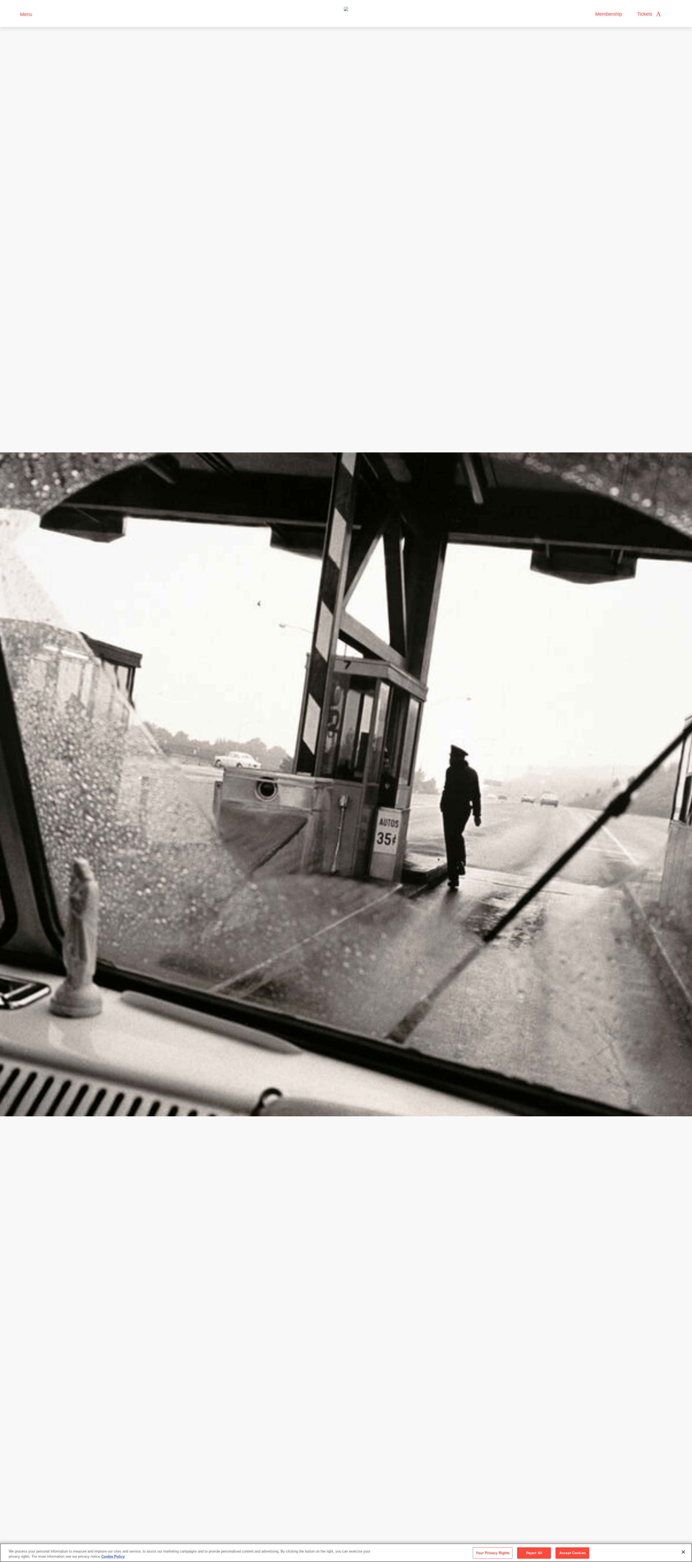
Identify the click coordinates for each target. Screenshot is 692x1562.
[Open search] (670, 14)
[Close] (683, 1552)
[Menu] (13, 13)
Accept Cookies (572, 1553)
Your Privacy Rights (493, 1553)
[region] (346, 1552)
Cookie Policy (113, 1556)
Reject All (534, 1553)
